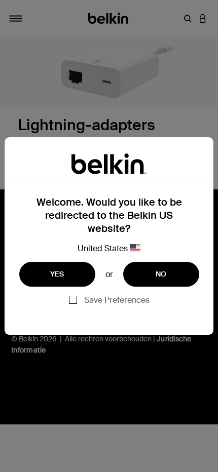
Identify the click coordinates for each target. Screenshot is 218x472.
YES (57, 274)
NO (161, 274)
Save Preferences (117, 300)
